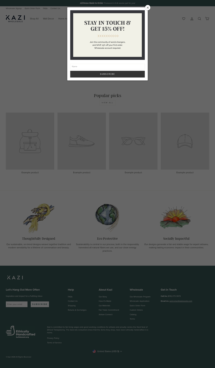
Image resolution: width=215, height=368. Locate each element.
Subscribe (107, 74)
